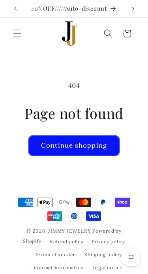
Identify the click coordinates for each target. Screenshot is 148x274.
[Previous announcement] (15, 8)
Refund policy (66, 241)
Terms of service (55, 254)
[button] (17, 33)
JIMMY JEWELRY (69, 231)
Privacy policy (108, 241)
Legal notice (107, 267)
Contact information (59, 267)
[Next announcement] (133, 8)
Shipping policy (103, 254)
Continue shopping (74, 145)
